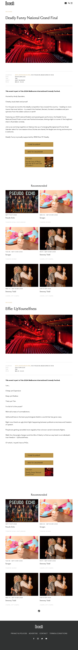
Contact (43, 633)
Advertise (33, 633)
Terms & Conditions (58, 633)
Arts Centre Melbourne (22, 75)
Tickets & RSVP (34, 144)
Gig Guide (9, 11)
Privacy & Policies (19, 633)
